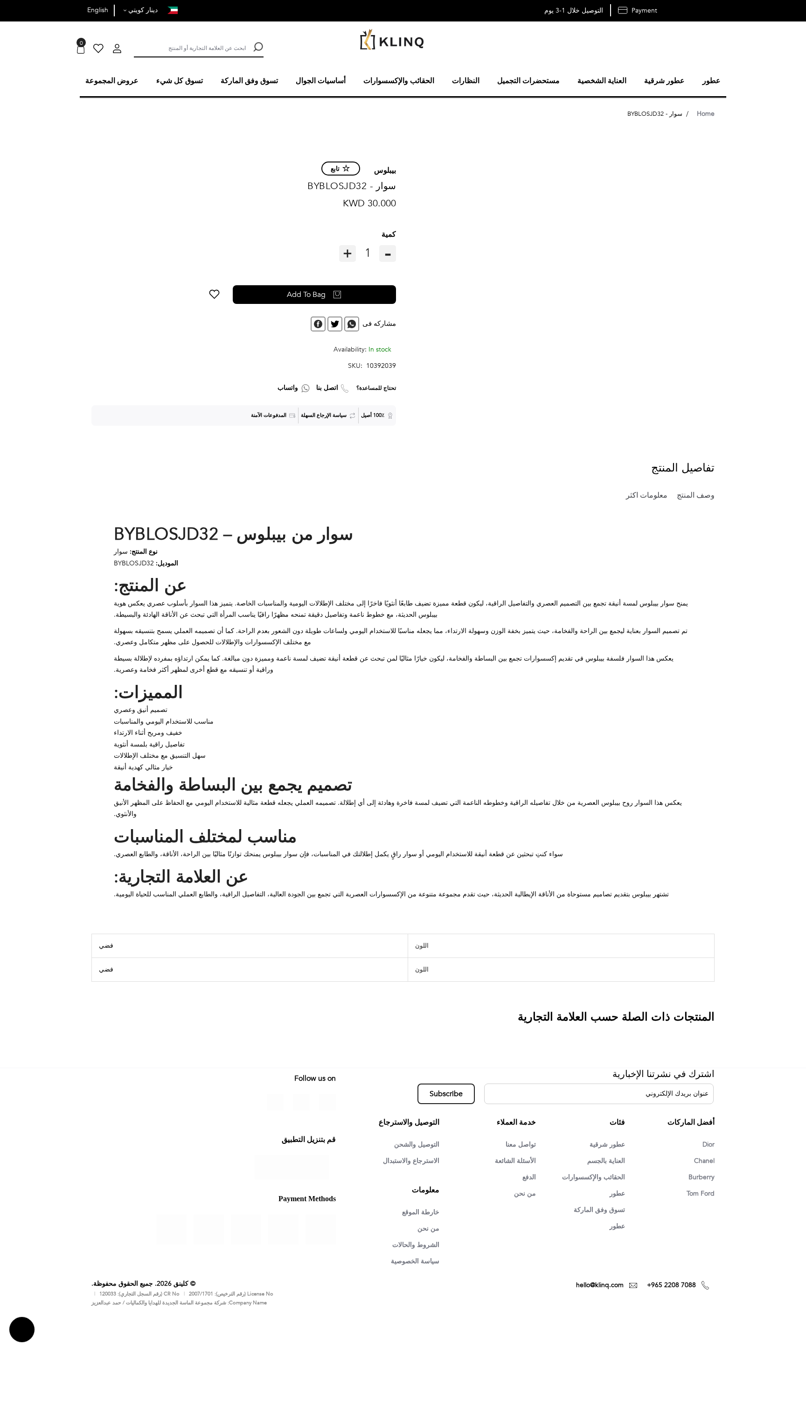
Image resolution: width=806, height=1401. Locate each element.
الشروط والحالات (412, 1245)
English (97, 10)
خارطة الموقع (417, 1212)
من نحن (524, 1194)
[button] (249, 293)
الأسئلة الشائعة (513, 1160)
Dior (708, 1143)
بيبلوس (385, 169)
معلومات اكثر (640, 494)
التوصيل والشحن (413, 1143)
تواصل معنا (519, 1143)
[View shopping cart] (80, 49)
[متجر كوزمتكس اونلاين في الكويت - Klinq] (389, 40)
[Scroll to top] (22, 1331)
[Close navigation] (9, 9)
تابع (335, 167)
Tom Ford (699, 1194)
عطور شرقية (604, 1143)
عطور (616, 1194)
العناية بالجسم (603, 1160)
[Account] (117, 49)
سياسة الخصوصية (411, 1262)
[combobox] (190, 47)
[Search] (257, 47)
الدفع (528, 1177)
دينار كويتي (142, 10)
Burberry (700, 1177)
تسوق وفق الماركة (596, 1210)
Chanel (703, 1160)
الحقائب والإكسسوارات (589, 1177)
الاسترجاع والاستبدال (407, 1160)
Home (706, 112)
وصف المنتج (692, 494)
